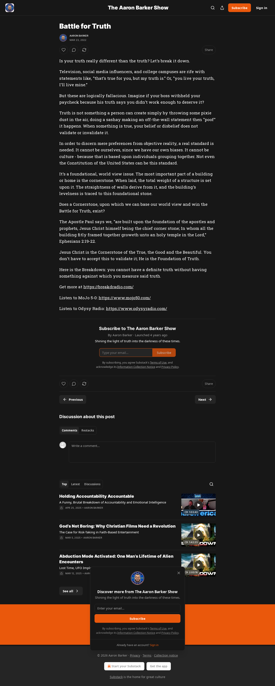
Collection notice (166, 655)
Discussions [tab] (92, 484)
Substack (116, 677)
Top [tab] (64, 484)
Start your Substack (126, 666)
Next (202, 399)
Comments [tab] (69, 430)
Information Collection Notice (136, 633)
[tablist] (77, 430)
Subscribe (240, 8)
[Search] (212, 7)
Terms (147, 655)
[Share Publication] (222, 7)
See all (68, 591)
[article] (137, 505)
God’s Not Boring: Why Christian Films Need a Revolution (117, 526)
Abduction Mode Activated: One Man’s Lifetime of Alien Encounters (116, 559)
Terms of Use (158, 628)
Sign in (261, 8)
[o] (198, 505)
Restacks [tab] (87, 430)
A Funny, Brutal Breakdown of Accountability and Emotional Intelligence (112, 502)
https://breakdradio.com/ (108, 286)
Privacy (135, 655)
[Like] (63, 50)
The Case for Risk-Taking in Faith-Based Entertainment (99, 532)
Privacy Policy (170, 633)
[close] (178, 572)
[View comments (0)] (74, 50)
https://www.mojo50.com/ (125, 297)
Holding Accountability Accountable (96, 496)
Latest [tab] (75, 484)
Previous (76, 399)
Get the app (158, 666)
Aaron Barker (79, 35)
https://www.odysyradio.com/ (136, 308)
